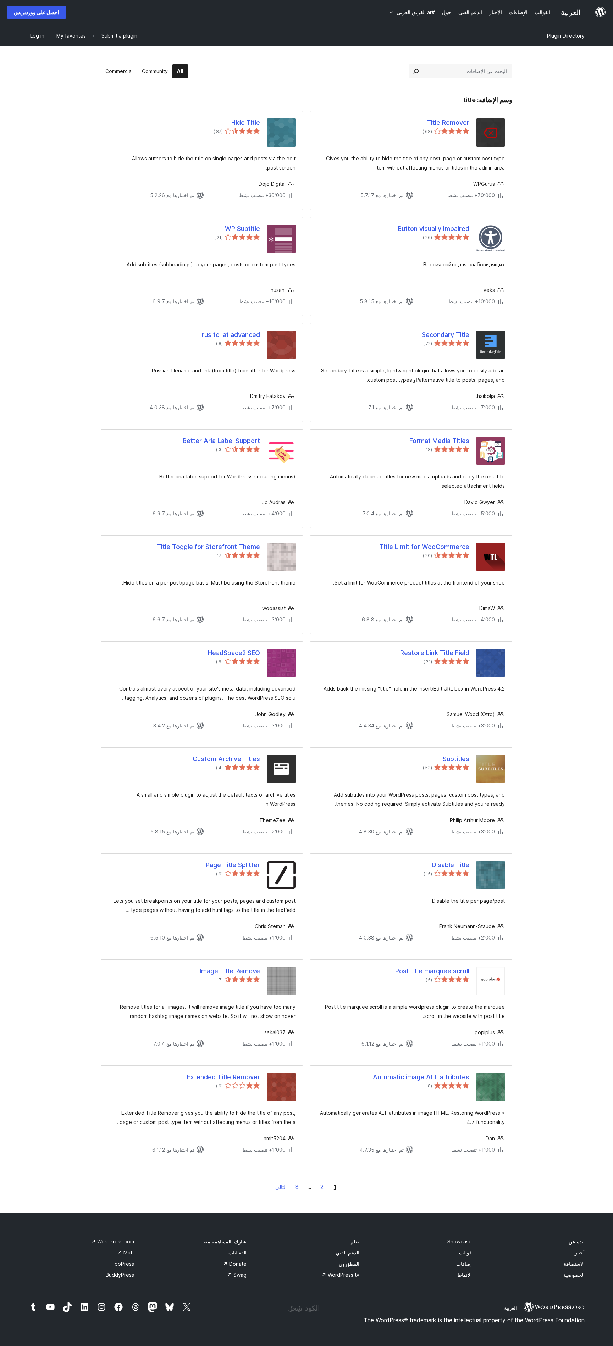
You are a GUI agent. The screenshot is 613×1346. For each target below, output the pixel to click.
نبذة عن (577, 1242)
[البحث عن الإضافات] (416, 71)
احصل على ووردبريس (36, 12)
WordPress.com (112, 1242)
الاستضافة (574, 1264)
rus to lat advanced (231, 334)
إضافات (464, 1264)
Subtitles (456, 759)
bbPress (124, 1264)
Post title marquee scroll (432, 971)
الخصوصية (574, 1275)
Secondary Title (445, 334)
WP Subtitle (242, 228)
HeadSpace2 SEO (234, 653)
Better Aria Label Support (221, 440)
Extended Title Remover (223, 1077)
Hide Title (245, 122)
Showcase (459, 1242)
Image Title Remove (230, 971)
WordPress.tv (340, 1275)
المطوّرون (349, 1264)
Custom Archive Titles (226, 759)
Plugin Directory (566, 36)
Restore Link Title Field (434, 653)
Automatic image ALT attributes (421, 1077)
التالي (281, 1187)
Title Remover (448, 122)
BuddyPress (120, 1275)
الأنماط (464, 1275)
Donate (235, 1264)
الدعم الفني (347, 1253)
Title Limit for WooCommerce (424, 546)
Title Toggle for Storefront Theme (208, 546)
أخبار (580, 1253)
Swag (237, 1275)
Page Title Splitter (233, 865)
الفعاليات (237, 1253)
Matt (125, 1253)
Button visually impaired (433, 228)
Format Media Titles (439, 440)
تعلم (354, 1242)
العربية (510, 1308)
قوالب (465, 1253)
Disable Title (450, 865)
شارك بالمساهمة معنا (224, 1242)
